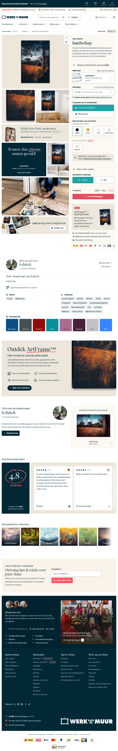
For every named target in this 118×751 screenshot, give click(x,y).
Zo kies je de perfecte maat (104, 87)
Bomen (107, 298)
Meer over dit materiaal (105, 71)
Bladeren (65, 311)
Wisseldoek (83, 114)
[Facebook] (22, 704)
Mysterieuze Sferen (93, 311)
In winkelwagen (95, 196)
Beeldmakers (38, 24)
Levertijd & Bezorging (44, 639)
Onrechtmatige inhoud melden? (67, 734)
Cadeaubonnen (41, 643)
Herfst (98, 298)
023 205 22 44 (38, 629)
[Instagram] (14, 704)
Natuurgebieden (77, 307)
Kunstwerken (7, 24)
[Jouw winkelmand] (114, 17)
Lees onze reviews (24, 172)
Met (105, 180)
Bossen (80, 298)
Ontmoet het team (71, 640)
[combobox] (49, 17)
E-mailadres (57, 569)
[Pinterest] (18, 704)
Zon (89, 307)
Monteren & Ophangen (18, 643)
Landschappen (68, 298)
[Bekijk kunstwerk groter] (66, 38)
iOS (39, 137)
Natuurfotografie (80, 303)
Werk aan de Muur (98, 654)
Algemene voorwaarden (36, 734)
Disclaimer (50, 734)
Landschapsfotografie (98, 303)
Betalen (12, 639)
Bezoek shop (104, 263)
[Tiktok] (29, 704)
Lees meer (105, 266)
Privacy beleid (85, 734)
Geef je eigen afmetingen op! (93, 97)
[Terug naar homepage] (15, 17)
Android (48, 137)
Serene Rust (77, 311)
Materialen (54, 24)
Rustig (9, 298)
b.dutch (79, 39)
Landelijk (98, 307)
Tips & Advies (70, 24)
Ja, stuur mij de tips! (62, 580)
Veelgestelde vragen (17, 636)
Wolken (89, 298)
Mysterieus (20, 298)
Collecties (23, 24)
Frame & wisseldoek (86, 108)
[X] (25, 704)
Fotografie (66, 303)
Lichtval (65, 307)
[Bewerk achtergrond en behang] (66, 42)
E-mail (51, 629)
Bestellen (39, 636)
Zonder (84, 180)
